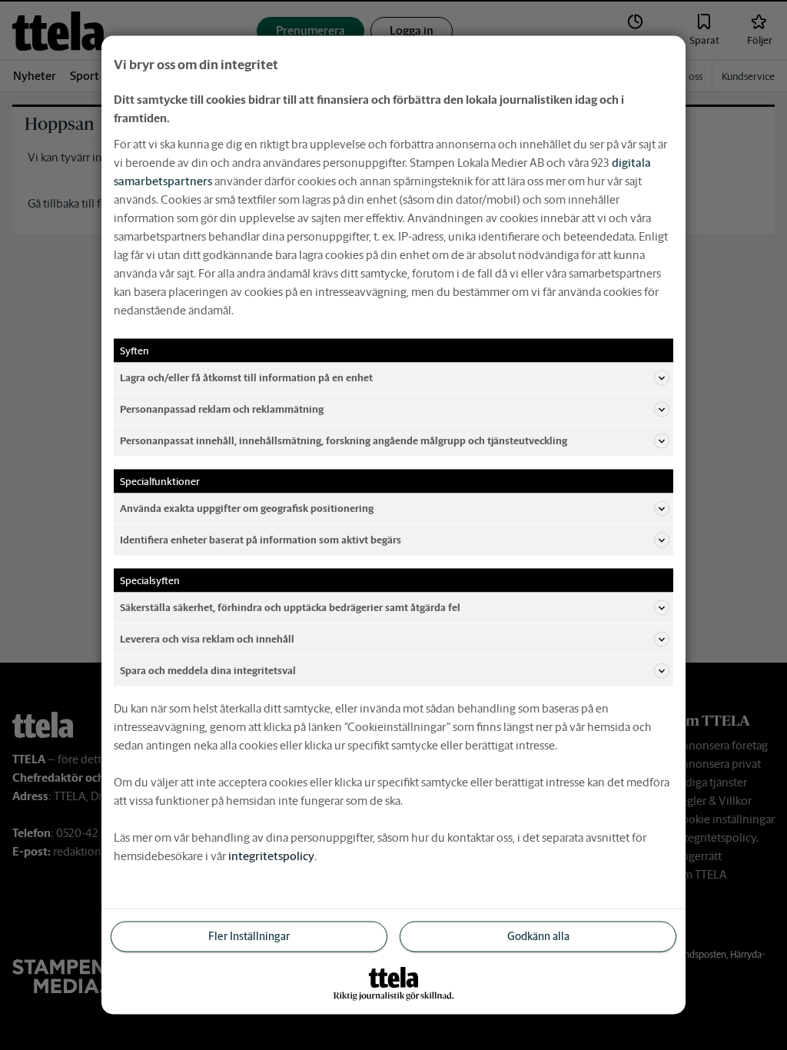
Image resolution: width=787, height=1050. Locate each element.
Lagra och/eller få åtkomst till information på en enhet (246, 377)
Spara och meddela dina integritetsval (208, 669)
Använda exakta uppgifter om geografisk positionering (247, 507)
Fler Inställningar (249, 936)
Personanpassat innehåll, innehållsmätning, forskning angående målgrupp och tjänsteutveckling (343, 440)
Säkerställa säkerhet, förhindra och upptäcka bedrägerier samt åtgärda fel (290, 606)
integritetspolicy (271, 856)
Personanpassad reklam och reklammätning (222, 408)
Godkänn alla (538, 936)
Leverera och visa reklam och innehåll (207, 638)
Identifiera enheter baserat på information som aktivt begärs (260, 539)
